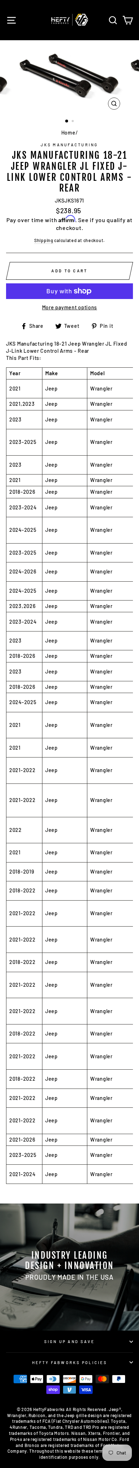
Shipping (43, 240)
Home (68, 133)
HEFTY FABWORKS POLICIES (69, 1362)
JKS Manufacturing (69, 144)
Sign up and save (69, 1341)
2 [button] (73, 122)
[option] (69, 76)
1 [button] (67, 121)
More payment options (69, 307)
